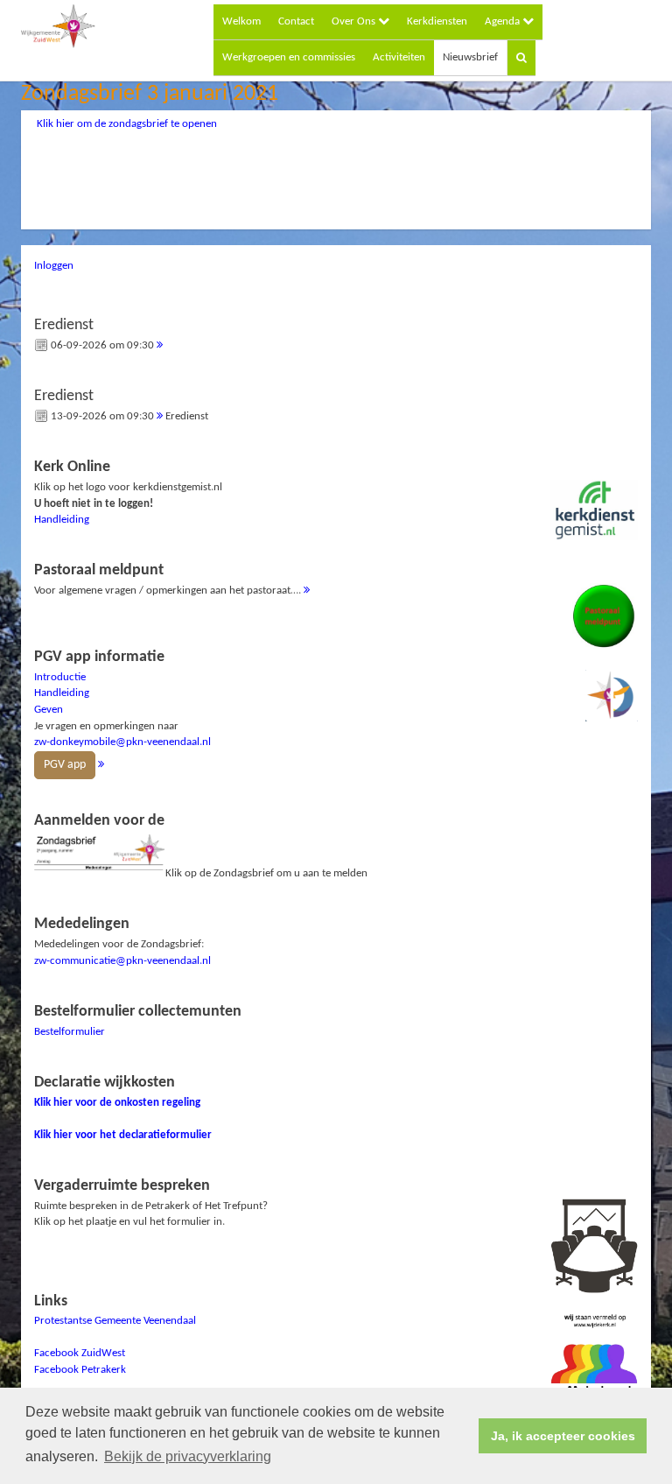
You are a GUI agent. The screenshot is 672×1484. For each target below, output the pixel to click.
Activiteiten (399, 57)
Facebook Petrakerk (80, 1369)
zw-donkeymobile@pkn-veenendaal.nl (122, 742)
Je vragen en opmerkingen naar (122, 710)
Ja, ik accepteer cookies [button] (563, 1436)
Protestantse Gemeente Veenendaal (115, 1320)
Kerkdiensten (437, 21)
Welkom (241, 21)
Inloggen (54, 265)
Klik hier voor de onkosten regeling (117, 1102)
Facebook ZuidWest (79, 1353)
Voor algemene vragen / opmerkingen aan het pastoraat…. (169, 579)
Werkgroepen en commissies (288, 57)
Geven (48, 709)
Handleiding (61, 519)
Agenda (503, 21)
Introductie (60, 677)
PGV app (65, 764)
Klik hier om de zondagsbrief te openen (127, 124)
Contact (296, 21)
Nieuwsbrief (470, 57)
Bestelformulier (69, 1031)
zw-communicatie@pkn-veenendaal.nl (122, 961)
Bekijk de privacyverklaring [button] (187, 1456)
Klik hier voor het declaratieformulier (123, 1135)
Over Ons (355, 21)
